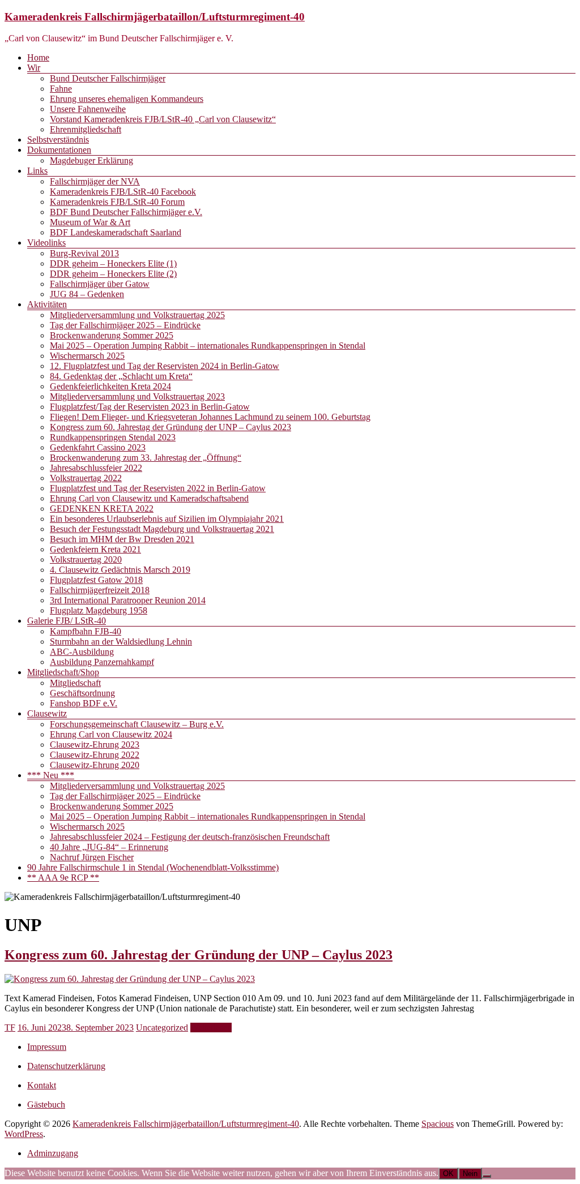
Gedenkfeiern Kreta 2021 (95, 549)
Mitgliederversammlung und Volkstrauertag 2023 (137, 396)
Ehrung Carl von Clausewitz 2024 (111, 734)
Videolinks (46, 242)
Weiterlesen (211, 1027)
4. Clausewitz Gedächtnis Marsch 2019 (120, 569)
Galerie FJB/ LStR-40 (66, 620)
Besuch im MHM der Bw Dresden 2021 (122, 539)
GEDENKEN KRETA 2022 (101, 508)
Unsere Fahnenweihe (88, 109)
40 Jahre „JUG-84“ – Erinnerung (109, 847)
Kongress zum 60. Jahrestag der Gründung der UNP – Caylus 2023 (170, 427)
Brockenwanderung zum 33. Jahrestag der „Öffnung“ (145, 457)
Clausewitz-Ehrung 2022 (94, 755)
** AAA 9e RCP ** (63, 877)
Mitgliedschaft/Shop (63, 672)
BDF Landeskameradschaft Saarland (115, 232)
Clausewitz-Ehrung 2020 (94, 765)
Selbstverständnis (58, 139)
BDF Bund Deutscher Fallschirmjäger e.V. (126, 212)
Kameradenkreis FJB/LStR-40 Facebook (123, 191)
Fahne (61, 88)
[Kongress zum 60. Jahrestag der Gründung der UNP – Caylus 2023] (130, 979)
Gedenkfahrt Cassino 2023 (98, 447)
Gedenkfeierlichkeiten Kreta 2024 (110, 386)
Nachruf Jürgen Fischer (92, 857)
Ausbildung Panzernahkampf (102, 662)
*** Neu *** (50, 775)
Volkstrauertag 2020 (86, 559)
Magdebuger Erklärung (91, 160)
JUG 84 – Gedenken (87, 294)
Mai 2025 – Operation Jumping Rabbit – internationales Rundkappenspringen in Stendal (207, 345)
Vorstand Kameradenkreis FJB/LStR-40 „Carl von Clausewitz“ (163, 119)
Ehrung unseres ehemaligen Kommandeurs (126, 99)
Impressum (46, 1047)
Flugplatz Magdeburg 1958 (98, 610)
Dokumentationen (59, 150)
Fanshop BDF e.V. (83, 703)
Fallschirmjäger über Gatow (100, 284)
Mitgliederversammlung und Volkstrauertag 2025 (137, 315)
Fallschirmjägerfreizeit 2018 (100, 590)
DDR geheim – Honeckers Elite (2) (113, 273)
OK (448, 1173)
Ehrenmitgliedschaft (85, 129)
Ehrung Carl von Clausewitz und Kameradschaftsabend (149, 498)
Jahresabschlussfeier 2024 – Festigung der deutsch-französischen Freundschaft (190, 837)
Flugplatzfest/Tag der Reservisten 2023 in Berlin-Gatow (150, 406)
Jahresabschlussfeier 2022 (96, 468)
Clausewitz (47, 713)
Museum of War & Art (90, 222)
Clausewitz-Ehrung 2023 (94, 744)
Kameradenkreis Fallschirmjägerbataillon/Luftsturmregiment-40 (155, 17)
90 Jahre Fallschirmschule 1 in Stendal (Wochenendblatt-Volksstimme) (153, 867)
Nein (470, 1173)
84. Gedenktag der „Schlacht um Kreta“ (121, 376)
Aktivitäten (47, 304)
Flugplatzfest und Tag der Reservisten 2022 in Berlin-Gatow (158, 488)
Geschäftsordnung (82, 693)
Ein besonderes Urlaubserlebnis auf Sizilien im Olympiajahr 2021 (167, 519)
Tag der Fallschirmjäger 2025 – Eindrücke (125, 325)
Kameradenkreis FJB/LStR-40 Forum (117, 202)
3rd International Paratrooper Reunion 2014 (128, 600)
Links (37, 170)
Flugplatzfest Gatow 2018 (96, 580)
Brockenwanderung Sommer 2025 (111, 335)
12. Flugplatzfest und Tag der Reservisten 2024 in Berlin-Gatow (164, 366)
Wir (33, 67)
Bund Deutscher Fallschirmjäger (107, 78)
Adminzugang (52, 1153)
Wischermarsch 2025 (87, 356)
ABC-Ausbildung (82, 652)
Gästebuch (46, 1104)
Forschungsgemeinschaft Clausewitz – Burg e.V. (137, 724)
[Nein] (486, 1176)
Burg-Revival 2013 (84, 253)
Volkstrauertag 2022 (86, 478)
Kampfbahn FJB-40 (85, 631)
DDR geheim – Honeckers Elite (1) (113, 263)
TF (10, 1027)
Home (38, 57)
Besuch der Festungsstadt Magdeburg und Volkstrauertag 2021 (162, 529)
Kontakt (41, 1085)
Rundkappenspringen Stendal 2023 (113, 437)
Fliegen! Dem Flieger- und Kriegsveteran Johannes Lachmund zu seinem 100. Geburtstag (210, 417)
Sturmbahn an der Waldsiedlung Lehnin (121, 641)
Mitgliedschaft (75, 683)
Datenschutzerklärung (66, 1066)
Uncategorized (162, 1027)
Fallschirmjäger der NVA (95, 181)
